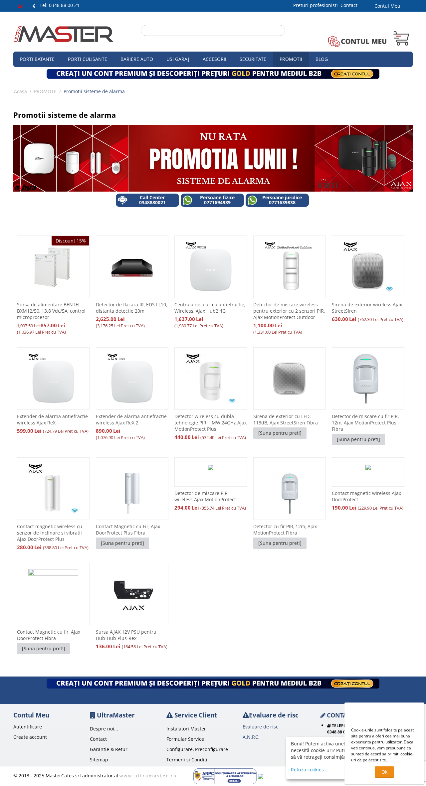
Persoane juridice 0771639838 (282, 200)
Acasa (20, 91)
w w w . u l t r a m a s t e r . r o (147, 776)
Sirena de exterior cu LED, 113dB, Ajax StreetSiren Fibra (285, 419)
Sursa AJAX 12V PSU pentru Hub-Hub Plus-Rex (126, 635)
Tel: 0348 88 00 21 (60, 5)
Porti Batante (37, 59)
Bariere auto (136, 59)
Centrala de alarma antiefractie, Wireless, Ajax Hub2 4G (209, 307)
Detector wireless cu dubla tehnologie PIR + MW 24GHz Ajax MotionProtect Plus (210, 422)
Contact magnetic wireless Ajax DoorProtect (366, 496)
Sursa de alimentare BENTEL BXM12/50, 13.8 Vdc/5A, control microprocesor (51, 310)
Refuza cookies (307, 769)
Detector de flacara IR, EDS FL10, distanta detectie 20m (131, 307)
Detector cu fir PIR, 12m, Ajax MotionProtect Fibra (285, 529)
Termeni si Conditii (187, 759)
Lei (21, 6)
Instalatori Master (186, 728)
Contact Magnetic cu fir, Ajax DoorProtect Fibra (48, 635)
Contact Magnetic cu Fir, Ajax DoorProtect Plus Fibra (128, 529)
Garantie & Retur (108, 749)
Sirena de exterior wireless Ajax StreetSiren (367, 307)
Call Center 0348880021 (152, 200)
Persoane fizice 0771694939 (217, 200)
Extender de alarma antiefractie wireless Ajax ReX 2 (131, 419)
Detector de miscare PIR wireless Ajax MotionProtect (205, 496)
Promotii (291, 59)
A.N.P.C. (251, 737)
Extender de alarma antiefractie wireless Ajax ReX (52, 419)
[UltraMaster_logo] (63, 33)
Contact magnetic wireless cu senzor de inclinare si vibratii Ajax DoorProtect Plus (49, 532)
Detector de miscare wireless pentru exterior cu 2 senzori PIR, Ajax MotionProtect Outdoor (289, 310)
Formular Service (185, 739)
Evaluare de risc (260, 726)
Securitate (253, 59)
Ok (384, 772)
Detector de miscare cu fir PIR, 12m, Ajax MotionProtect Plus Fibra (365, 422)
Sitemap (99, 759)
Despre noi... (104, 728)
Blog (322, 59)
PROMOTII (45, 91)
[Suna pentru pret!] (280, 433)
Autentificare (27, 726)
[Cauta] (280, 31)
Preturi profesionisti (316, 5)
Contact (348, 5)
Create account (30, 737)
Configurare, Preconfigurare (197, 749)
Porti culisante (87, 59)
